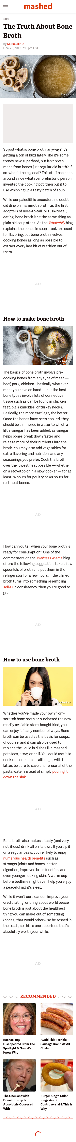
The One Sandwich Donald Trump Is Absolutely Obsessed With (18, 1102)
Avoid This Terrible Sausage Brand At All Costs (55, 1044)
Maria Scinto (16, 44)
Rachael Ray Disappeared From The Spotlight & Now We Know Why (19, 1046)
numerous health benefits (24, 858)
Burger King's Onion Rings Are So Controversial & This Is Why (57, 1102)
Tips (6, 19)
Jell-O (8, 587)
